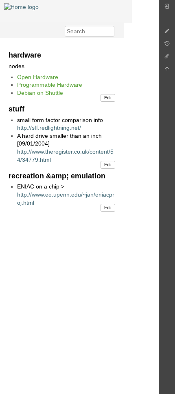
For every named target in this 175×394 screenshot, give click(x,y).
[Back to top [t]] (167, 70)
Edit (108, 97)
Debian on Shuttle (40, 93)
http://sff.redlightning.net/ (49, 127)
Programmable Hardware (49, 84)
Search (110, 31)
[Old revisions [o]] (167, 45)
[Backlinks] (167, 58)
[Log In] (167, 8)
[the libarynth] (21, 6)
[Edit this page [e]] (167, 33)
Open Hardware (37, 77)
